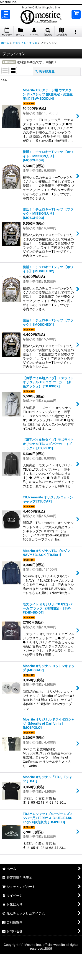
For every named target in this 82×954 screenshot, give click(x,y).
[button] (5, 14)
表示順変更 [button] (47, 71)
